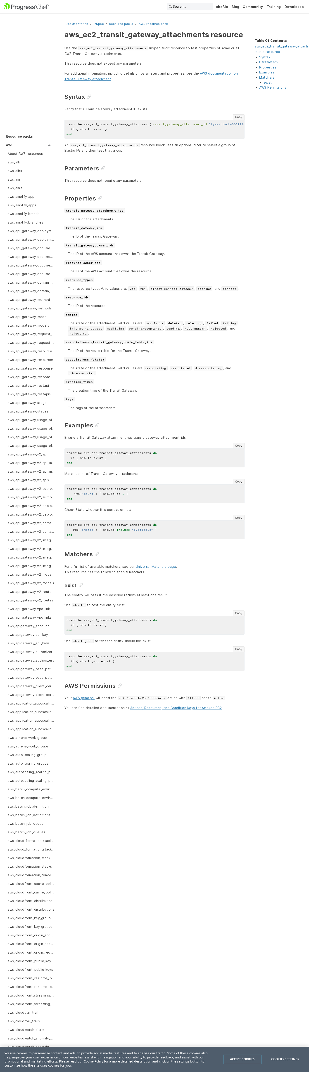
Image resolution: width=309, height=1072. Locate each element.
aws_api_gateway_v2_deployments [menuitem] (31, 514)
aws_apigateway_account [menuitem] (28, 626)
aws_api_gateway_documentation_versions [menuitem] (31, 274)
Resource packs (121, 24)
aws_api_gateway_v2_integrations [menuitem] (31, 566)
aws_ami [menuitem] (14, 179)
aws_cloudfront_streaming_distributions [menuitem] (31, 1004)
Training (274, 7)
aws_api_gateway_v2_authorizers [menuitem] (31, 497)
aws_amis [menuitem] (15, 188)
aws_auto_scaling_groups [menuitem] (28, 763)
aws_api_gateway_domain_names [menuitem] (31, 291)
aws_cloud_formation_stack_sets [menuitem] (31, 849)
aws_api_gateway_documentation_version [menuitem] (31, 265)
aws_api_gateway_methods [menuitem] (30, 308)
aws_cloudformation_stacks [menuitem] (30, 866)
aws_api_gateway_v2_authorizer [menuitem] (31, 488)
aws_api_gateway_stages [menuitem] (28, 411)
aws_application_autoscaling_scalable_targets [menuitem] (31, 712)
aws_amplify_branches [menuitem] (25, 222)
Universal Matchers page (156, 566)
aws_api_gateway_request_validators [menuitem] (31, 342)
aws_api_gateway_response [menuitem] (30, 368)
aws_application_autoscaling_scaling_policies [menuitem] (31, 720)
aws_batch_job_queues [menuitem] (26, 832)
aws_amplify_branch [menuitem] (23, 214)
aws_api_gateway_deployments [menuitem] (31, 239)
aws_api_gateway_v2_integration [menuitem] (31, 540)
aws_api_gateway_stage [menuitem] (27, 403)
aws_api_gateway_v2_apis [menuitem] (28, 480)
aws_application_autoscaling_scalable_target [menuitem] (31, 703)
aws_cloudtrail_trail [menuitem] (23, 1012)
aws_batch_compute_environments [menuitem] (31, 798)
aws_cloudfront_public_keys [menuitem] (30, 969)
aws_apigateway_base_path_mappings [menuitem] (31, 677)
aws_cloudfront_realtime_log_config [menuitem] (31, 978)
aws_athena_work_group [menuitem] (27, 738)
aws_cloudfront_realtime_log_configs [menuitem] (31, 987)
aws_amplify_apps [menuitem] (22, 205)
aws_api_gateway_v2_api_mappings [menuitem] (31, 471)
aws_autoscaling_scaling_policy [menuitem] (31, 780)
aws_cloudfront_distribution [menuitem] (30, 901)
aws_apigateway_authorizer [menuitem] (30, 652)
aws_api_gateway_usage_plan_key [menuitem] (31, 428)
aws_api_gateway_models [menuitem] (28, 325)
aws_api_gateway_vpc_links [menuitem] (30, 617)
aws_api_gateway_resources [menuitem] (31, 360)
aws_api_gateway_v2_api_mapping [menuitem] (31, 463)
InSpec (99, 24)
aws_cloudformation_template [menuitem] (31, 875)
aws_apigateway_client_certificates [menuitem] (31, 695)
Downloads (294, 7)
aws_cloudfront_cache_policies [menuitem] (31, 884)
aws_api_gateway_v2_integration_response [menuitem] (31, 549)
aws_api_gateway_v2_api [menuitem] (27, 454)
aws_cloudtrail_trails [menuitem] (24, 1021)
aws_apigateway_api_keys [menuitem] (29, 643)
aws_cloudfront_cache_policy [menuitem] (31, 892)
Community (253, 7)
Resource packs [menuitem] (19, 136)
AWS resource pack (153, 24)
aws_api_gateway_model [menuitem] (28, 317)
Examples (266, 72)
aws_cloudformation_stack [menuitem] (29, 858)
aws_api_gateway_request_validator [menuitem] (31, 334)
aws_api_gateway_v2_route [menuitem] (30, 592)
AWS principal (84, 698)
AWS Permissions (272, 87)
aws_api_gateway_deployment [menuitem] (31, 231)
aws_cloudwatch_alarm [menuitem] (26, 1030)
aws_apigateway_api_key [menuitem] (28, 634)
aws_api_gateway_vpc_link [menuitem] (29, 609)
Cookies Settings (285, 1059)
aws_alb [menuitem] (14, 162)
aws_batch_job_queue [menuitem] (26, 823)
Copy (238, 117)
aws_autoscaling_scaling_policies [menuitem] (31, 772)
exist (268, 82)
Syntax (265, 57)
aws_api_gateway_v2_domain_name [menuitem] (31, 523)
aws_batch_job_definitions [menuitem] (29, 815)
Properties (267, 67)
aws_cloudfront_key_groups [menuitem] (30, 926)
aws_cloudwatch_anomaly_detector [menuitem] (31, 1038)
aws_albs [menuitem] (15, 171)
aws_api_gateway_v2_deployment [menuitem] (31, 506)
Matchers (266, 77)
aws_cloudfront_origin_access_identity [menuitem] (31, 944)
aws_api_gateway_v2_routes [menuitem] (30, 600)
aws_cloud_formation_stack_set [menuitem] (31, 841)
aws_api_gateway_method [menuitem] (29, 300)
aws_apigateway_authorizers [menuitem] (31, 660)
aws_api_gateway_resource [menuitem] (30, 351)
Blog (235, 7)
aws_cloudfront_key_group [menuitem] (29, 918)
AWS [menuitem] (10, 145)
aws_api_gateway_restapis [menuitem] (29, 394)
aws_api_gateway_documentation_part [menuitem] (31, 248)
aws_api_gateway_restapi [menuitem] (28, 385)
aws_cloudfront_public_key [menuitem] (29, 961)
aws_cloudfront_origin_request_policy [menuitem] (31, 952)
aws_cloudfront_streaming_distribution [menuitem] (31, 995)
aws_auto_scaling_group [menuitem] (27, 755)
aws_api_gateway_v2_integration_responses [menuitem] (31, 557)
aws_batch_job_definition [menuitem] (28, 806)
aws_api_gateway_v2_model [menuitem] (30, 574)
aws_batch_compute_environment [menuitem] (31, 789)
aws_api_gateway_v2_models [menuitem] (31, 583)
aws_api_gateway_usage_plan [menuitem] (31, 420)
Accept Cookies (242, 1059)
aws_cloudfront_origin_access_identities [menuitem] (31, 935)
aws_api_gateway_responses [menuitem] (31, 377)
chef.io (222, 7)
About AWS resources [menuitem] (25, 153)
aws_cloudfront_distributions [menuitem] (31, 909)
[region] (154, 1059)
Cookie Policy (93, 1061)
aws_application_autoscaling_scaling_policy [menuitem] (31, 729)
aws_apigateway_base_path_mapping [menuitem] (31, 669)
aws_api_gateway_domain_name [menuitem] (31, 282)
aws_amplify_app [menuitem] (21, 196)
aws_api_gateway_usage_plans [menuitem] (31, 446)
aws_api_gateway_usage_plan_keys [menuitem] (31, 437)
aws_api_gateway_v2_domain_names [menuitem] (31, 531)
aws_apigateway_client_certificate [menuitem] (31, 686)
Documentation (77, 24)
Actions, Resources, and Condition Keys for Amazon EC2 (176, 708)
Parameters (268, 62)
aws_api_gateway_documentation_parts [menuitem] (31, 257)
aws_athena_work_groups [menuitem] (28, 746)
